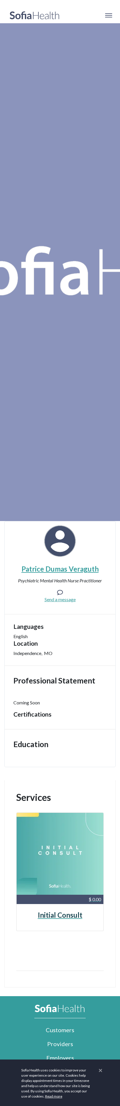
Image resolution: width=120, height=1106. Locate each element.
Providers (60, 1043)
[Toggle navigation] (108, 15)
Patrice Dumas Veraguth (60, 569)
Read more (53, 1096)
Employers (60, 1057)
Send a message (60, 599)
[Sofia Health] (34, 15)
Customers (60, 1029)
